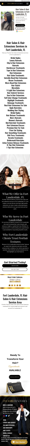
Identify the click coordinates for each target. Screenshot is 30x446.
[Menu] (27, 3)
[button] (2, 3)
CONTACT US (6, 436)
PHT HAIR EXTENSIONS (9, 425)
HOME (4, 420)
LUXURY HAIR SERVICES (9, 423)
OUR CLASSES (6, 431)
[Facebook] (6, 416)
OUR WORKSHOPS (7, 428)
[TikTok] (9, 416)
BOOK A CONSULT (7, 433)
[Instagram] (4, 416)
